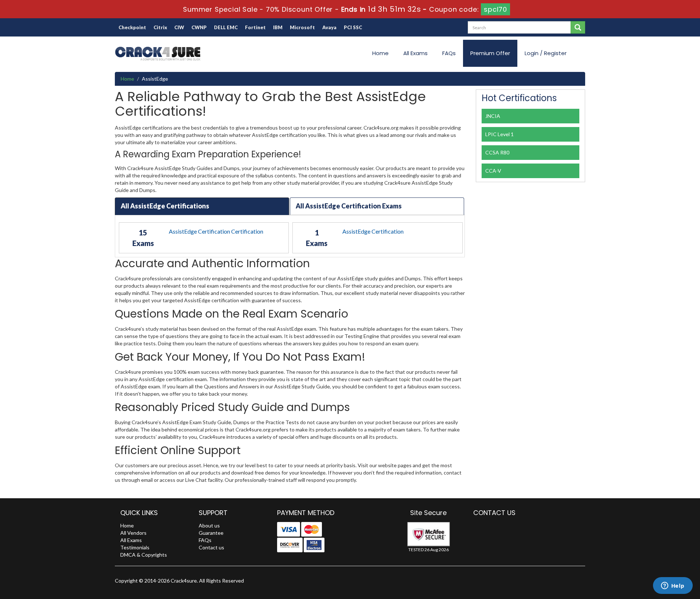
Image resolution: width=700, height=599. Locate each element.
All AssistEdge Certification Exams (349, 206)
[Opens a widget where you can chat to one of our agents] (673, 586)
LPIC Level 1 (499, 134)
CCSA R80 (497, 152)
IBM (278, 27)
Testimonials (134, 547)
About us (209, 525)
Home (380, 53)
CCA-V (493, 171)
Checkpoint (132, 27)
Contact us (211, 547)
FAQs (449, 53)
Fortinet (255, 27)
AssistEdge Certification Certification (216, 231)
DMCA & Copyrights (143, 555)
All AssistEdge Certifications (165, 206)
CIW (179, 27)
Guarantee (211, 533)
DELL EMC (226, 27)
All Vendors (133, 533)
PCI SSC (353, 27)
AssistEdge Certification (373, 231)
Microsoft (302, 27)
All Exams (415, 53)
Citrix (160, 27)
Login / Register (546, 53)
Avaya (329, 27)
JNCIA (492, 116)
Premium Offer (490, 53)
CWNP (199, 27)
